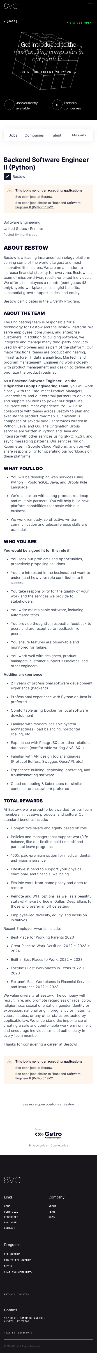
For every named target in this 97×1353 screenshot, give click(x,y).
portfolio (11, 1211)
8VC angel (11, 1222)
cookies (23, 1294)
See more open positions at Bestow (48, 1104)
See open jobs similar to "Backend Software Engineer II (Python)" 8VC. (48, 205)
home (7, 1206)
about (52, 1206)
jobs (13, 135)
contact (9, 1228)
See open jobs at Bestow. (34, 196)
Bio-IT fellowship (17, 1260)
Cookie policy (59, 1145)
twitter (9, 1332)
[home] (11, 6)
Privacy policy (38, 1145)
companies (34, 135)
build (8, 1266)
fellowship (12, 1254)
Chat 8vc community (18, 1272)
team (51, 1211)
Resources (11, 1217)
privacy (9, 1294)
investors (25, 1332)
